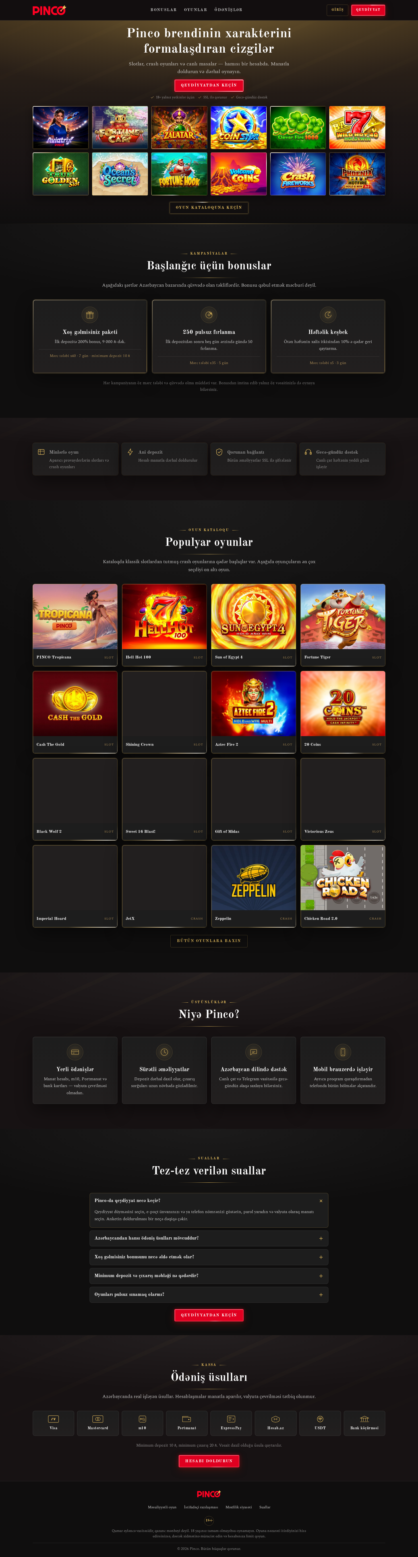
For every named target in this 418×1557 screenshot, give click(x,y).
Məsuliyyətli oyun (162, 1507)
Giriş (337, 10)
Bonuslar (163, 10)
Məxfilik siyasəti (238, 1507)
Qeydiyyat (368, 10)
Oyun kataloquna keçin (209, 208)
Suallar (264, 1507)
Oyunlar (195, 10)
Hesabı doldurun (209, 1461)
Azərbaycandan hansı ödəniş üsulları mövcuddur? (146, 1238)
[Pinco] (49, 10)
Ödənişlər (228, 10)
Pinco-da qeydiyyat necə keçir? (127, 1200)
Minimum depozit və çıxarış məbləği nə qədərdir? (146, 1275)
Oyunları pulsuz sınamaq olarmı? (129, 1294)
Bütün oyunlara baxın (209, 941)
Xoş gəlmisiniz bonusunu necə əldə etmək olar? (144, 1257)
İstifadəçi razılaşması (201, 1507)
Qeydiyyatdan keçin (209, 85)
